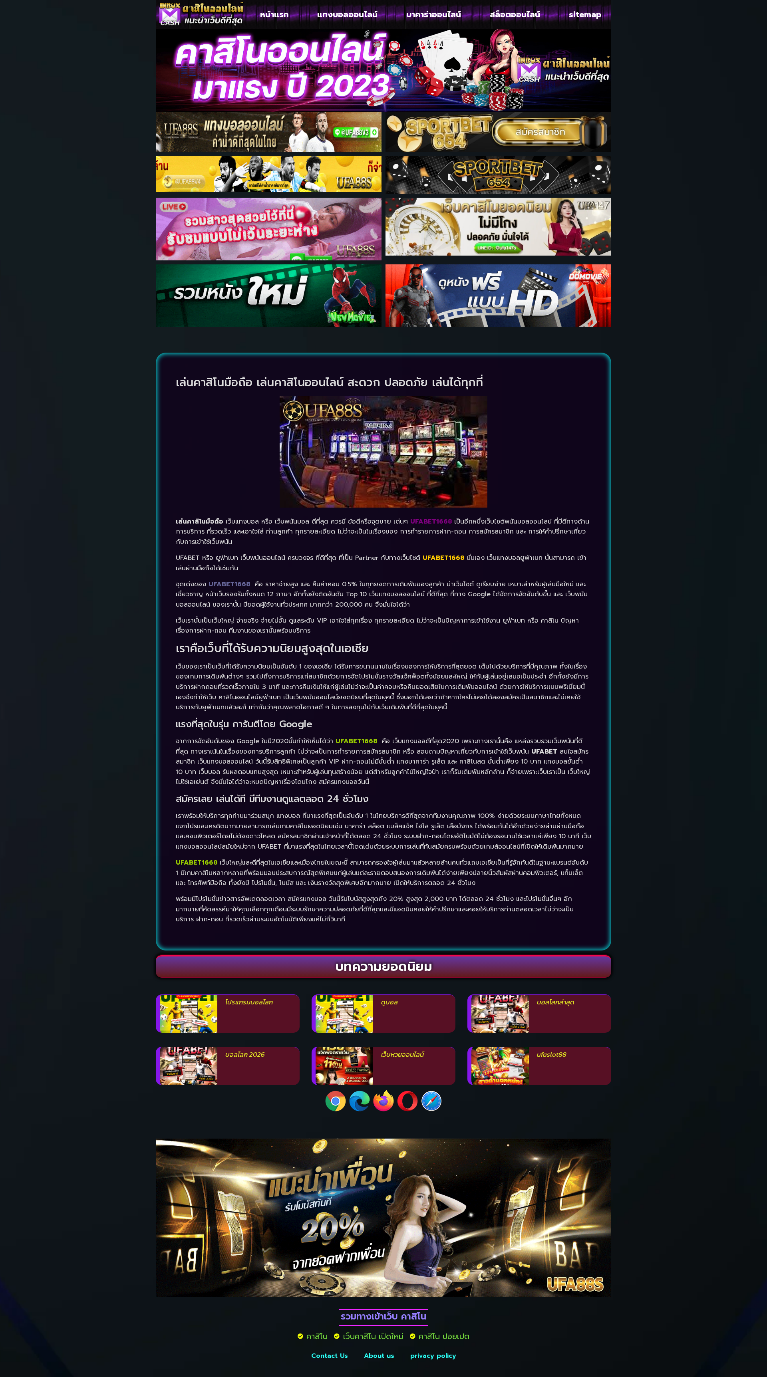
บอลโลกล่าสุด (555, 1002)
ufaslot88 (551, 1054)
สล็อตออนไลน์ (515, 14)
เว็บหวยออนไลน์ (402, 1054)
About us (379, 1356)
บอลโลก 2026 (245, 1054)
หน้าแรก (274, 14)
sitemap (585, 14)
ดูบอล (389, 1002)
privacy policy (433, 1356)
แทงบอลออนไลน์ (347, 14)
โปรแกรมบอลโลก (249, 1002)
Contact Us (329, 1356)
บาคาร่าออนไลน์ (433, 14)
